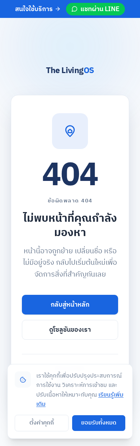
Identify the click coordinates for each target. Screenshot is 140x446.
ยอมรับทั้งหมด (98, 423)
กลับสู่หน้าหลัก (70, 304)
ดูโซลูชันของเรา (70, 330)
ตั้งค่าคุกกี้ (41, 423)
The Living (70, 70)
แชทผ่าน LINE (100, 9)
